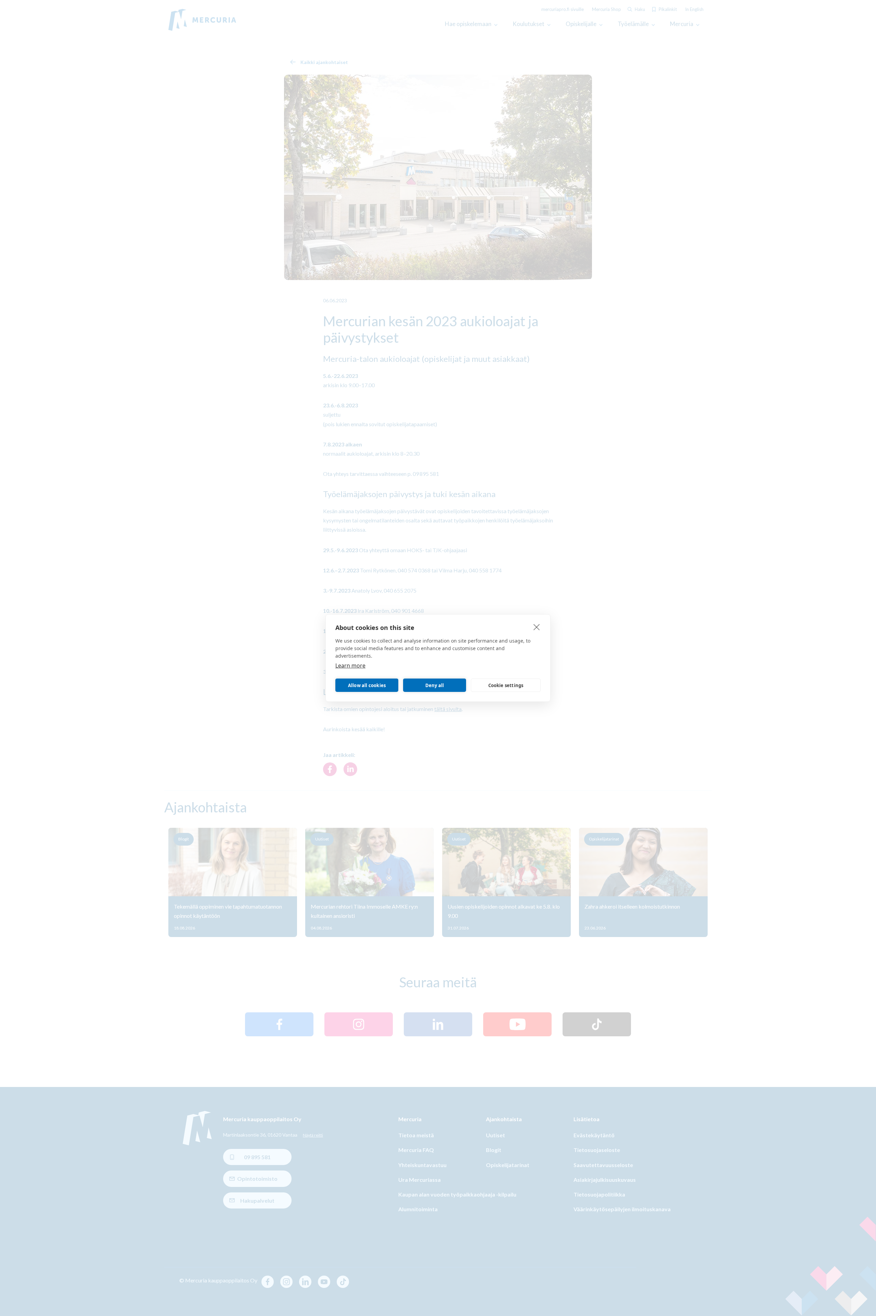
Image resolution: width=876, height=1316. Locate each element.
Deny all (434, 685)
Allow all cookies (367, 685)
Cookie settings (506, 685)
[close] (536, 626)
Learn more (350, 665)
